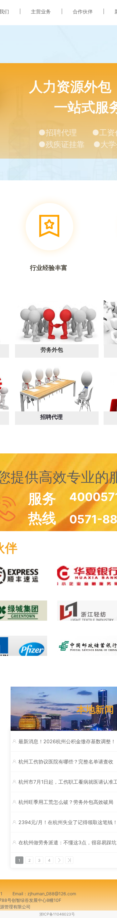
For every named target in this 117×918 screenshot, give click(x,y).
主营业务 (41, 11)
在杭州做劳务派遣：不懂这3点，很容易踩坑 (67, 842)
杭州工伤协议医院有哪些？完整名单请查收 (65, 761)
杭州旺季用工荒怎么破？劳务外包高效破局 (65, 802)
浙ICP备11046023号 (57, 914)
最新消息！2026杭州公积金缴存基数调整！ (67, 741)
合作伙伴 (83, 11)
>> (69, 860)
